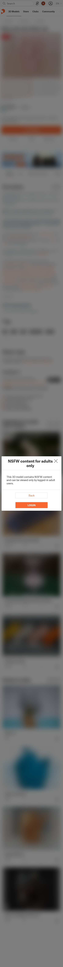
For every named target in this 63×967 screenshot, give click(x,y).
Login (32, 505)
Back (32, 495)
